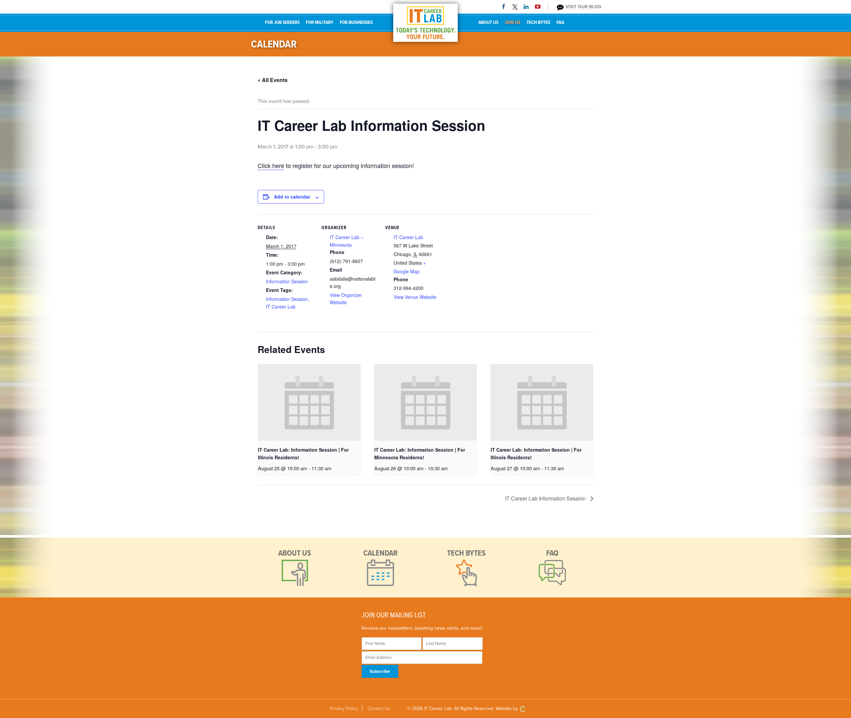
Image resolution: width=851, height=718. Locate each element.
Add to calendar (292, 196)
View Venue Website (415, 297)
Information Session (287, 281)
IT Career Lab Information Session (546, 498)
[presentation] (309, 402)
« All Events (273, 80)
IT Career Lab (281, 306)
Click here (271, 165)
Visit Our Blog (582, 7)
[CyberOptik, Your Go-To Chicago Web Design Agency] (522, 708)
